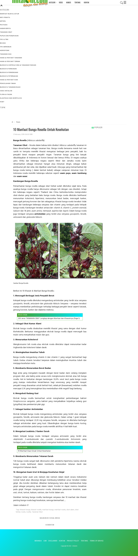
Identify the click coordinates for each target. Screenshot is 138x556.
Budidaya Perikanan (8, 69)
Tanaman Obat (6, 32)
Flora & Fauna (6, 94)
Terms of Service (97, 541)
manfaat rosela (60, 509)
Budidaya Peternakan (9, 76)
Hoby (2, 102)
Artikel (3, 21)
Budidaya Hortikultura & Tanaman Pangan (18, 65)
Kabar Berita (5, 28)
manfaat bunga (48, 509)
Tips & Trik (4, 39)
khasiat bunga (25, 509)
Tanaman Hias (6, 54)
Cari (45, 541)
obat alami (70, 509)
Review (3, 43)
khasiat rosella (36, 509)
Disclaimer (52, 541)
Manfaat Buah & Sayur (9, 14)
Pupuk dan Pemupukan (9, 36)
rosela (23, 512)
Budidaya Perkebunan (9, 72)
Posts (18, 122)
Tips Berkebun (5, 47)
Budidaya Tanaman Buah (10, 87)
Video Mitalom (6, 91)
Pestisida (3, 25)
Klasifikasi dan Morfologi (11, 98)
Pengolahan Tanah (8, 83)
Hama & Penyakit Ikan (9, 80)
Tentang (84, 541)
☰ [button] (124, 2)
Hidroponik (4, 50)
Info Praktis (5, 17)
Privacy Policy (73, 541)
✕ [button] (1, 5)
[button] (120, 2)
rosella (28, 512)
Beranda (38, 541)
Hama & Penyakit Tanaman (11, 58)
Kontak (62, 541)
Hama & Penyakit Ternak (10, 61)
